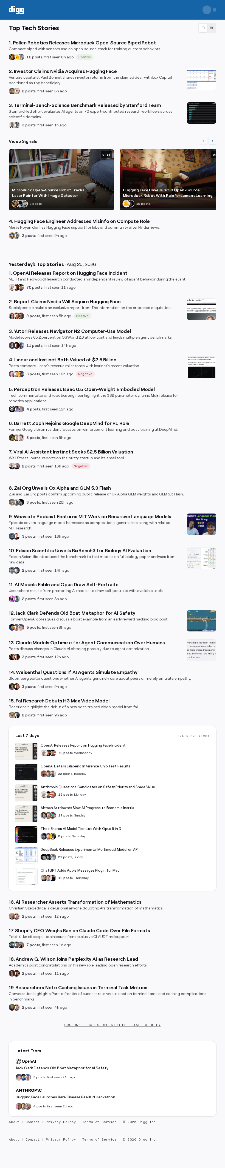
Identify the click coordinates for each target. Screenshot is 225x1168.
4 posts (33, 409)
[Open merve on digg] (12, 235)
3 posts (29, 125)
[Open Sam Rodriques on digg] (16, 570)
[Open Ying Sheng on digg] (16, 502)
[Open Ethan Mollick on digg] (52, 815)
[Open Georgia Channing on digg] (27, 1106)
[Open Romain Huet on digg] (48, 878)
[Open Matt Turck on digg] (16, 316)
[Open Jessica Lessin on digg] (21, 316)
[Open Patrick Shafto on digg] (16, 973)
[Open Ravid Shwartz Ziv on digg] (12, 570)
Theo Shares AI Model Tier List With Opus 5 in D (81, 829)
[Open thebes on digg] (16, 599)
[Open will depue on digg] (19, 203)
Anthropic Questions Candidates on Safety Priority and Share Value (98, 787)
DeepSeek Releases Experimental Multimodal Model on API (90, 849)
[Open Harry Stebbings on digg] (12, 91)
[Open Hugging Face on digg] (16, 57)
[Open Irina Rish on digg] (12, 973)
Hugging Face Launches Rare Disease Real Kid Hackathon (65, 1097)
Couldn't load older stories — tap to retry (112, 1025)
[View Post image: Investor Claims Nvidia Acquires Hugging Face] (201, 79)
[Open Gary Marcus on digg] (52, 794)
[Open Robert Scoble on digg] (12, 409)
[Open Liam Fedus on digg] (48, 773)
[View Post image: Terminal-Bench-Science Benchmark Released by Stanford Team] (201, 113)
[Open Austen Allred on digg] (16, 374)
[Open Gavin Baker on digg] (52, 773)
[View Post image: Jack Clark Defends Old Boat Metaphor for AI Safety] (201, 621)
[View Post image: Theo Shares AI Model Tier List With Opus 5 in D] (26, 834)
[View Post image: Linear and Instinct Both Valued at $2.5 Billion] (201, 367)
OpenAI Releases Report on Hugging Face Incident (83, 745)
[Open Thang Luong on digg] (21, 437)
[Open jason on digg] (52, 878)
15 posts (65, 794)
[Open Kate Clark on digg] (16, 466)
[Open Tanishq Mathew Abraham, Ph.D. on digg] (52, 857)
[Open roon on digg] (21, 287)
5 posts (33, 627)
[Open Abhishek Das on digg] (21, 345)
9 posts (33, 316)
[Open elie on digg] (21, 627)
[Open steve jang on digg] (16, 715)
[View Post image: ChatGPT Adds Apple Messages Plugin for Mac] (26, 876)
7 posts (33, 945)
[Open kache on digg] (44, 857)
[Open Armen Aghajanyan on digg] (16, 409)
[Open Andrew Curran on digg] (24, 203)
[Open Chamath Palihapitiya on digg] (21, 945)
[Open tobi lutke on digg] (12, 945)
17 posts (65, 815)
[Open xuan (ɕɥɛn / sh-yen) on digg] (12, 686)
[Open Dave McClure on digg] (16, 91)
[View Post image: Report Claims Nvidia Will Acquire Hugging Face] (201, 309)
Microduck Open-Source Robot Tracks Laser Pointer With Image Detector (48, 193)
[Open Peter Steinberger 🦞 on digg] (12, 374)
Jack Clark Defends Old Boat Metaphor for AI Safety (62, 1068)
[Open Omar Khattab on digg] (12, 536)
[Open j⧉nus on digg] (12, 599)
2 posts (29, 91)
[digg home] (16, 10)
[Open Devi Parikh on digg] (12, 345)
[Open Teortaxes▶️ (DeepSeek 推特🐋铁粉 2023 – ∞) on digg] (44, 836)
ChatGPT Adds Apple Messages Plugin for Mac (80, 870)
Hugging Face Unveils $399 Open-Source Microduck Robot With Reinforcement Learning (168, 193)
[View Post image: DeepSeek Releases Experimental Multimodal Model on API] (26, 855)
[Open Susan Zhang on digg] (44, 773)
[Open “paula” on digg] (19, 1106)
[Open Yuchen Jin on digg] (21, 57)
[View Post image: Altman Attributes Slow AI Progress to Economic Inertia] (26, 814)
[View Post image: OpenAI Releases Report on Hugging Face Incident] (26, 751)
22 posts (65, 774)
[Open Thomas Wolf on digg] (12, 57)
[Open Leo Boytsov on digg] (12, 316)
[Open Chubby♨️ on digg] (130, 203)
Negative (85, 374)
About (14, 1122)
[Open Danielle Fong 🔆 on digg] (12, 657)
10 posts (34, 57)
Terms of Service (99, 1122)
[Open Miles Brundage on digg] (12, 287)
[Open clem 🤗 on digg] (23, 1106)
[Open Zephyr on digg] (21, 502)
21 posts (65, 857)
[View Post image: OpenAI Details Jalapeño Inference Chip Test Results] (26, 772)
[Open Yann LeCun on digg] (44, 815)
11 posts (34, 345)
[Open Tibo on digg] (44, 878)
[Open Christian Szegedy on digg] (12, 916)
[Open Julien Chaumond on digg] (16, 945)
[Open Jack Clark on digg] (16, 627)
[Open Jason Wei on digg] (12, 437)
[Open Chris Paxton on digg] (21, 409)
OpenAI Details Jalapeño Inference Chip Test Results (85, 766)
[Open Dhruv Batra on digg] (16, 345)
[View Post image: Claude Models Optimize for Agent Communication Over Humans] (201, 650)
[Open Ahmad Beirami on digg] (12, 1007)
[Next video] (212, 141)
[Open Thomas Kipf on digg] (16, 437)
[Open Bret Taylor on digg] (12, 466)
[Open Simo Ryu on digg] (12, 715)
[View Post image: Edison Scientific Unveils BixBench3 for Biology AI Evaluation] (201, 558)
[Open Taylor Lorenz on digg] (16, 657)
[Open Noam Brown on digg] (16, 287)
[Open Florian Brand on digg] (16, 125)
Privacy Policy (61, 1122)
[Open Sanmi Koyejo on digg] (12, 125)
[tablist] (207, 28)
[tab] (203, 28)
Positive (84, 57)
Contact (33, 1122)
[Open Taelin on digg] (52, 836)
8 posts (33, 437)
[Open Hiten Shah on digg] (21, 374)
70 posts (34, 287)
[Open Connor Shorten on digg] (16, 536)
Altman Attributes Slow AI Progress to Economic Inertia (87, 808)
